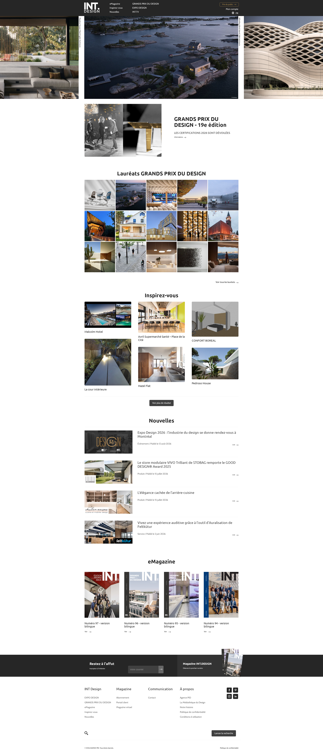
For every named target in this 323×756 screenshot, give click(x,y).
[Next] (312, 57)
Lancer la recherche (223, 733)
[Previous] (11, 57)
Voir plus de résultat (161, 403)
